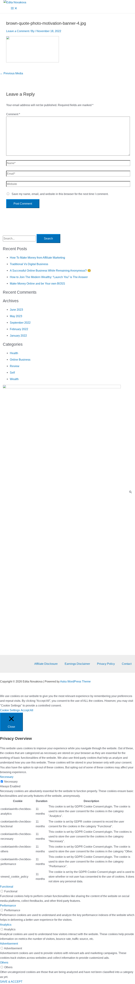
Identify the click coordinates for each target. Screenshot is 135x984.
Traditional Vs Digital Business (29, 264)
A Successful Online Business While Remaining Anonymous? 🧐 (50, 270)
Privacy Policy (106, 663)
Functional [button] (6, 886)
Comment (13, 114)
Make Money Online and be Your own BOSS (37, 283)
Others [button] (4, 962)
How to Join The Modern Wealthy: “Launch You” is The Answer (49, 277)
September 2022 (20, 322)
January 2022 (18, 335)
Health (14, 353)
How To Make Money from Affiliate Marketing (37, 257)
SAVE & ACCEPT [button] (11, 981)
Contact (126, 663)
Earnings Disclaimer (77, 663)
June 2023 (16, 309)
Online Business (20, 359)
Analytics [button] (5, 924)
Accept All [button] (27, 710)
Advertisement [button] (9, 943)
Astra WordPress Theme (75, 681)
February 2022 (19, 329)
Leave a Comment (17, 31)
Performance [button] (8, 905)
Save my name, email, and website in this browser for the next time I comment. (60, 193)
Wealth (14, 379)
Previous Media (11, 73)
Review (14, 366)
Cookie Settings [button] (10, 710)
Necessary (11, 781)
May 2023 (16, 316)
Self (12, 372)
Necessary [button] (6, 776)
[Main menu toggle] (14, 9)
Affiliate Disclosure (46, 663)
